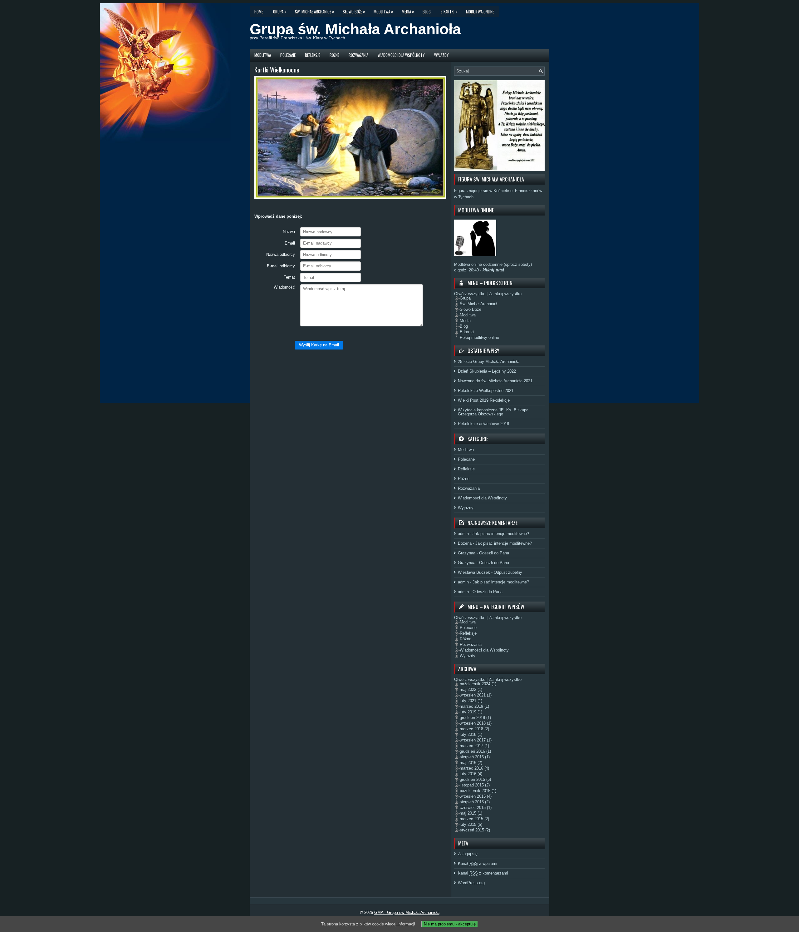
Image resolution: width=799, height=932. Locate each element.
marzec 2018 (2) (474, 728)
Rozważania (358, 55)
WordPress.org (471, 882)
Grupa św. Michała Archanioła (355, 29)
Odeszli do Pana (494, 553)
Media (408, 11)
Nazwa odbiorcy (280, 254)
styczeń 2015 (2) (475, 830)
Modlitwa (383, 11)
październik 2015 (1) (478, 790)
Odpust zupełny (508, 572)
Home (258, 11)
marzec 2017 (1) (474, 745)
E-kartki (449, 11)
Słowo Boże (354, 11)
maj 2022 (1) (471, 689)
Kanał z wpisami (477, 863)
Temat (289, 277)
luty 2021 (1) (471, 700)
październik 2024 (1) (478, 684)
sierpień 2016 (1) (475, 757)
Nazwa (289, 231)
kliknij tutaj (492, 270)
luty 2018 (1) (471, 734)
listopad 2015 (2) (475, 785)
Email (290, 243)
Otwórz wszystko (469, 293)
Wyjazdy (441, 55)
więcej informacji (400, 924)
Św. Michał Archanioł (314, 11)
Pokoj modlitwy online (479, 337)
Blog (427, 11)
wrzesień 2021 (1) (476, 695)
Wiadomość (284, 287)
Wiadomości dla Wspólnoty (401, 55)
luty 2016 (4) (471, 773)
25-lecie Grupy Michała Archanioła (488, 361)
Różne (334, 55)
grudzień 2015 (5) (475, 779)
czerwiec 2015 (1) (476, 807)
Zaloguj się (468, 853)
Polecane (288, 55)
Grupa (280, 11)
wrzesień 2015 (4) (476, 796)
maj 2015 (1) (471, 813)
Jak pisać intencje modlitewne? (501, 533)
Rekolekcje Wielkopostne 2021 (485, 390)
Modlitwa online (480, 11)
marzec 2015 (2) (474, 818)
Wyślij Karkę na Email (319, 345)
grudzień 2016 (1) (475, 751)
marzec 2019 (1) (474, 706)
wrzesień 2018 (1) (476, 723)
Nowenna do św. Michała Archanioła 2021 (495, 381)
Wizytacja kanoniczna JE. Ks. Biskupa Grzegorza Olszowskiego (493, 412)
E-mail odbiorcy (281, 266)
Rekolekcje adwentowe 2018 (483, 423)
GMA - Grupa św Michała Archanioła (406, 912)
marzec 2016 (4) (474, 768)
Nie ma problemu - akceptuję (450, 924)
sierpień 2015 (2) (475, 802)
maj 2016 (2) (471, 762)
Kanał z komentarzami (483, 873)
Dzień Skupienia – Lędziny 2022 (487, 371)
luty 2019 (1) (471, 712)
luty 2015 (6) (471, 824)
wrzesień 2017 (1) (476, 740)
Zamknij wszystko (505, 293)
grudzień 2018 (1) (475, 717)
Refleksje (312, 55)
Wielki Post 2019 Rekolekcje (484, 400)
